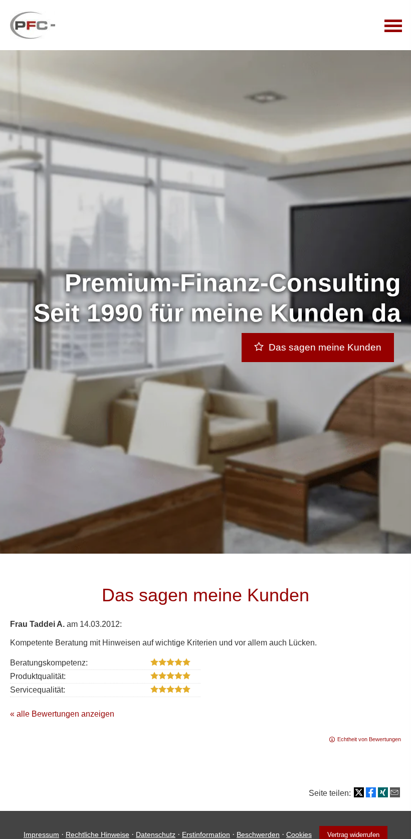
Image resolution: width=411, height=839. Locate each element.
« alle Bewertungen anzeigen (62, 714)
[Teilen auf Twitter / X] (359, 792)
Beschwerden (258, 834)
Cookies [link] (299, 834)
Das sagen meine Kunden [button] (325, 347)
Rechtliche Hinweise (97, 834)
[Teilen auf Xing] (383, 792)
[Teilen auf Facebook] (371, 792)
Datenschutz (155, 834)
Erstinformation (206, 834)
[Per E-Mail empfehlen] (395, 792)
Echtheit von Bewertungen (369, 739)
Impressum (41, 834)
